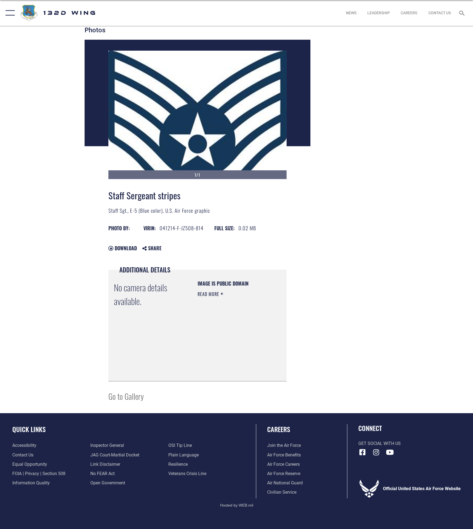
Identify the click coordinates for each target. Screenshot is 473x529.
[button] (9, 13)
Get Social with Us (379, 443)
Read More (209, 294)
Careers (278, 429)
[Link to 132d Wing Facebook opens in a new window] (362, 452)
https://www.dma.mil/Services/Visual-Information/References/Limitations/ (231, 363)
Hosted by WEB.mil (236, 505)
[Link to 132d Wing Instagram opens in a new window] (376, 452)
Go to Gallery (126, 396)
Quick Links (29, 429)
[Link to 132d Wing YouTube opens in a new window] (390, 452)
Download (125, 248)
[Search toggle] (463, 13)
